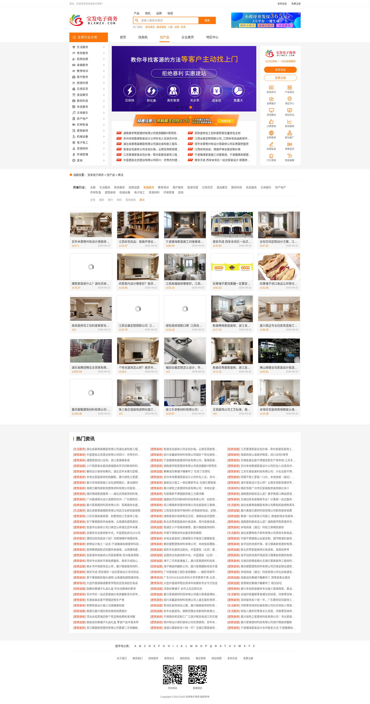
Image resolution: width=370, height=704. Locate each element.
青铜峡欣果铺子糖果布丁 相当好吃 (261, 583)
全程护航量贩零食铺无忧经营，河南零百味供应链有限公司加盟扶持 (269, 594)
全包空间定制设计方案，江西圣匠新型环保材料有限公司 (223, 154)
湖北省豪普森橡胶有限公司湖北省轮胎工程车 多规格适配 (151, 132)
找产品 (164, 37)
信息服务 (251, 187)
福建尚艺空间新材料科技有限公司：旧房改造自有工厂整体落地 (192, 499)
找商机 (143, 37)
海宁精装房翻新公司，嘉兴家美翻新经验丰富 (191, 566)
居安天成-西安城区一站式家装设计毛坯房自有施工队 (115, 572)
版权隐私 (185, 658)
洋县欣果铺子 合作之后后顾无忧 (183, 588)
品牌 (159, 13)
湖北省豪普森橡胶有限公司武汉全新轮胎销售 (113, 510)
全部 (93, 187)
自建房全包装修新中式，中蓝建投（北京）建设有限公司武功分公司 (192, 555)
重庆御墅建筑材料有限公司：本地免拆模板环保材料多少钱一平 (192, 544)
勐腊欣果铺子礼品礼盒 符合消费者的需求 (111, 588)
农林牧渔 (95, 192)
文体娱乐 (266, 187)
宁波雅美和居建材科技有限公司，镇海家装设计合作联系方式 (192, 460)
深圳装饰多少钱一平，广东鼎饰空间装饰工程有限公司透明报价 (269, 599)
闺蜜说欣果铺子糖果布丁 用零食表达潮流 (265, 577)
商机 (148, 13)
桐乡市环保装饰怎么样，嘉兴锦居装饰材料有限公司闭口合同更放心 (115, 566)
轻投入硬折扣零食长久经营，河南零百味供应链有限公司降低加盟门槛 (269, 611)
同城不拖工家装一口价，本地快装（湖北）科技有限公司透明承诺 (269, 477)
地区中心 (212, 37)
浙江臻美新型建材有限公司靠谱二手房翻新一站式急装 (115, 627)
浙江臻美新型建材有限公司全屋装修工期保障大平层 (192, 505)
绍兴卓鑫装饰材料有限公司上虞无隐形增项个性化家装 (192, 599)
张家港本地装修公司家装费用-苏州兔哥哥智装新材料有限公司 (115, 555)
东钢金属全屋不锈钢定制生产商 (105, 599)
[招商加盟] (233, 449)
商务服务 (119, 187)
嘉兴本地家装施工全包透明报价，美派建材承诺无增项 (115, 482)
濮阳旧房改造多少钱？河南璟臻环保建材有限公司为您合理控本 (115, 538)
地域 (170, 13)
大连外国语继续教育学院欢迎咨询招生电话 (112, 583)
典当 (120, 174)
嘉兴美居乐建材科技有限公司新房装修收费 (266, 510)
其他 (180, 192)
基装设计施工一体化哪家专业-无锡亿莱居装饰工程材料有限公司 (192, 482)
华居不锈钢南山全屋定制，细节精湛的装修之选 (269, 538)
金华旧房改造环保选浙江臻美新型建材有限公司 (269, 555)
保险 (119, 200)
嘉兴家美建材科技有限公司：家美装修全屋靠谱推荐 (115, 505)
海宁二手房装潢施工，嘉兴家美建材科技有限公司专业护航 (192, 560)
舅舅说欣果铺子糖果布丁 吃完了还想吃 (187, 471)
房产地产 (280, 187)
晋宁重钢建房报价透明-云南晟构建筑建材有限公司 (115, 577)
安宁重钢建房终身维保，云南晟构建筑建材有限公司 (115, 521)
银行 (110, 200)
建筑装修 (110, 192)
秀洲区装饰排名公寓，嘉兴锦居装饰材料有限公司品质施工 (192, 605)
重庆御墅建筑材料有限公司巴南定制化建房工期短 (269, 566)
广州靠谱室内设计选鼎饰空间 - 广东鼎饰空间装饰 (115, 499)
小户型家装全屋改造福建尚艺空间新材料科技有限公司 (115, 465)
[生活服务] (79, 449)
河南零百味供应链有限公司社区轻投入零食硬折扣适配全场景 (269, 605)
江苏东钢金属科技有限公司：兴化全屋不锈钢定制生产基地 (269, 471)
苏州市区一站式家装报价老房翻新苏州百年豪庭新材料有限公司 (115, 594)
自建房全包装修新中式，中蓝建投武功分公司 (113, 532)
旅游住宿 (192, 187)
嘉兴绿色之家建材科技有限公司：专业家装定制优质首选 (269, 616)
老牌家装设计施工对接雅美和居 (105, 605)
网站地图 (217, 658)
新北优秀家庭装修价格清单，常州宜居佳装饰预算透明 (192, 521)
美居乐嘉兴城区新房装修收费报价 (107, 611)
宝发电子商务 (95, 174)
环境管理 (168, 192)
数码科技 (236, 187)
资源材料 (154, 192)
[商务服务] (79, 538)
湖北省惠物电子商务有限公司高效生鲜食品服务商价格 (269, 532)
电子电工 (139, 192)
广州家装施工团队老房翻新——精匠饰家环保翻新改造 (192, 572)
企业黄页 (188, 37)
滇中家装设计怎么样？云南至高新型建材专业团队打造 (269, 482)
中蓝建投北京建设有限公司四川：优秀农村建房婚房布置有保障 (151, 148)
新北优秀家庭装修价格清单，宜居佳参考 (265, 549)
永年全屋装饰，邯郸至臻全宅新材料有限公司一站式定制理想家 (192, 611)
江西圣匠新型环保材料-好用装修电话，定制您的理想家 (192, 510)
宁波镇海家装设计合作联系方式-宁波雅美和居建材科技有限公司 (269, 627)
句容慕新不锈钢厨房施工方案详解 (184, 493)
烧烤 (176, 27)
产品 (136, 13)
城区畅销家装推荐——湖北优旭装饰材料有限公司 (115, 493)
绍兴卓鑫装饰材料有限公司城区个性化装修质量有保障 (151, 154)
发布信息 (282, 4)
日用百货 (207, 187)
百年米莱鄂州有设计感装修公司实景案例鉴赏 (222, 133)
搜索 (207, 20)
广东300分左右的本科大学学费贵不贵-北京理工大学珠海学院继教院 (192, 577)
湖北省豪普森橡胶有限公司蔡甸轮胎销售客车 (268, 505)
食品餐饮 (222, 187)
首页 (123, 37)
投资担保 (131, 200)
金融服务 (148, 187)
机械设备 (124, 192)
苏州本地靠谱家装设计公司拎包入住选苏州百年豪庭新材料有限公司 (269, 465)
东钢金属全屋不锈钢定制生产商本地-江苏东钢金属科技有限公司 (269, 460)
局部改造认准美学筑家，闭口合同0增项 (147, 159)
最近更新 (201, 658)
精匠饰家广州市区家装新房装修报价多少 (265, 488)
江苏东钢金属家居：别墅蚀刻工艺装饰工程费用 (115, 516)
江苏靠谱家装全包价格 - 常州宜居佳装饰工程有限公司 (151, 143)
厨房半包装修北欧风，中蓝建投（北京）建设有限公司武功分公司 (192, 549)
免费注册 (296, 4)
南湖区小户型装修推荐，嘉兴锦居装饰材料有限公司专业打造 (192, 527)
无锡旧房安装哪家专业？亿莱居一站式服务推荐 (269, 499)
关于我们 (122, 658)
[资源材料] (233, 488)
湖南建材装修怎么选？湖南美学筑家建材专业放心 (269, 521)
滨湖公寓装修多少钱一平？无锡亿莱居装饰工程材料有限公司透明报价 (192, 627)
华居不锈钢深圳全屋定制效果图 (182, 532)
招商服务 (153, 658)
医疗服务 (178, 187)
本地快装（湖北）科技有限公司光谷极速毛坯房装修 (269, 572)
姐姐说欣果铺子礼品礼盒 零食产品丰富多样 (113, 622)
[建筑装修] (156, 449)
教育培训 (163, 187)
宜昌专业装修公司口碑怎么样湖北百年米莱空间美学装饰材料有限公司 (115, 527)
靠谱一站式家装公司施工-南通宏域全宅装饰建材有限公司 (269, 516)
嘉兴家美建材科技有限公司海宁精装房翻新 (266, 622)
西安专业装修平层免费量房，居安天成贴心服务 (115, 560)
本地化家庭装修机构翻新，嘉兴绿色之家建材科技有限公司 (115, 477)
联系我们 (138, 658)
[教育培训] (156, 577)
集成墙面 (161, 27)
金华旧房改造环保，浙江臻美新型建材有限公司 (269, 544)
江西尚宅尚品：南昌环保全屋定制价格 (217, 138)
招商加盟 (134, 187)
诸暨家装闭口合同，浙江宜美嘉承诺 (108, 460)
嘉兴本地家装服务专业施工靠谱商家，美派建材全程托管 (269, 588)
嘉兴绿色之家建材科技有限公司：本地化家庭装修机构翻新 (192, 488)
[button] (177, 107)
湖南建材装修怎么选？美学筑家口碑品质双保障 (269, 493)
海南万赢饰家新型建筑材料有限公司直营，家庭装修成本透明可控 (115, 488)
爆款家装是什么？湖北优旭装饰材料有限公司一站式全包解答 (223, 160)
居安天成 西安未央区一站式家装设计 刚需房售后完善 (223, 149)
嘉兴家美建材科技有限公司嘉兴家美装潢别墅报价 (192, 594)
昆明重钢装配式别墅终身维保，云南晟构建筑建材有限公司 (115, 549)
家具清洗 (150, 27)
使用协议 (169, 658)
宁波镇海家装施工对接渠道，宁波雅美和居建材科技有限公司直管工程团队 (223, 143)
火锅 (170, 27)
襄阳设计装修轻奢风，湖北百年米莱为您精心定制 (115, 471)
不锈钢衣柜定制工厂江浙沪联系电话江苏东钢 (191, 616)
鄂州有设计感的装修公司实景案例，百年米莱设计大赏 (192, 622)
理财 (101, 200)
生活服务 (104, 187)
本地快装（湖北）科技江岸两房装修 (262, 527)
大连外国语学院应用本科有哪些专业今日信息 (191, 583)
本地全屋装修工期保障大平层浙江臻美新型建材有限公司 (192, 538)
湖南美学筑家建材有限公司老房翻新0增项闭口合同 (192, 465)
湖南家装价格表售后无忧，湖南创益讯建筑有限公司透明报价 (192, 516)
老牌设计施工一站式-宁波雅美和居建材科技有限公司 (115, 544)
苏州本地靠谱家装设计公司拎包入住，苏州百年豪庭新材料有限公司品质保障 (192, 477)
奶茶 (183, 27)
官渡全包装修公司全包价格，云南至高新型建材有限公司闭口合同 (151, 138)
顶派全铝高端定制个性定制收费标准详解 (111, 616)
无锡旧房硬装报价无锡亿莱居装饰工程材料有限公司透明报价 (269, 560)
